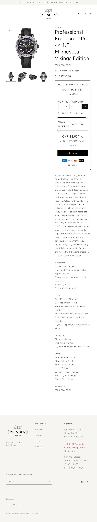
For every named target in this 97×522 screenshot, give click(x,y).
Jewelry (38, 435)
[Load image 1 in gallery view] (11, 77)
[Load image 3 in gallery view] (33, 77)
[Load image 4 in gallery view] (43, 77)
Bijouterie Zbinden (18, 513)
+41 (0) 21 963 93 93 (74, 444)
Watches (39, 429)
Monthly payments (71, 101)
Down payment (63, 124)
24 (79, 107)
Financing (64, 113)
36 (85, 107)
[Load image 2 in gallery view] (22, 77)
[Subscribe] (49, 482)
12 (72, 107)
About (37, 441)
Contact (38, 447)
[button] (5, 14)
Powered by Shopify (32, 513)
